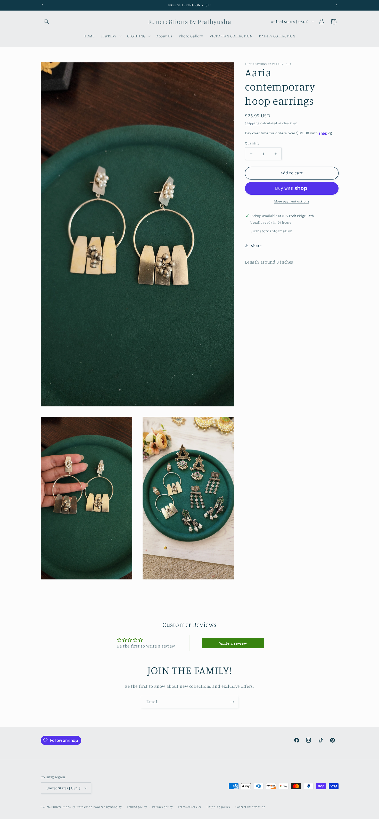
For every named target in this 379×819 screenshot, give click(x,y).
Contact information (250, 807)
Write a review (233, 642)
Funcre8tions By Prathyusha (71, 807)
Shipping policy (218, 807)
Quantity (252, 143)
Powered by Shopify (107, 807)
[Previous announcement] (42, 5)
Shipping (252, 123)
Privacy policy (162, 807)
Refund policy (137, 807)
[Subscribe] (232, 702)
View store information (271, 231)
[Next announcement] (336, 5)
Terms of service (190, 807)
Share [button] (256, 245)
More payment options (291, 201)
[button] (47, 22)
